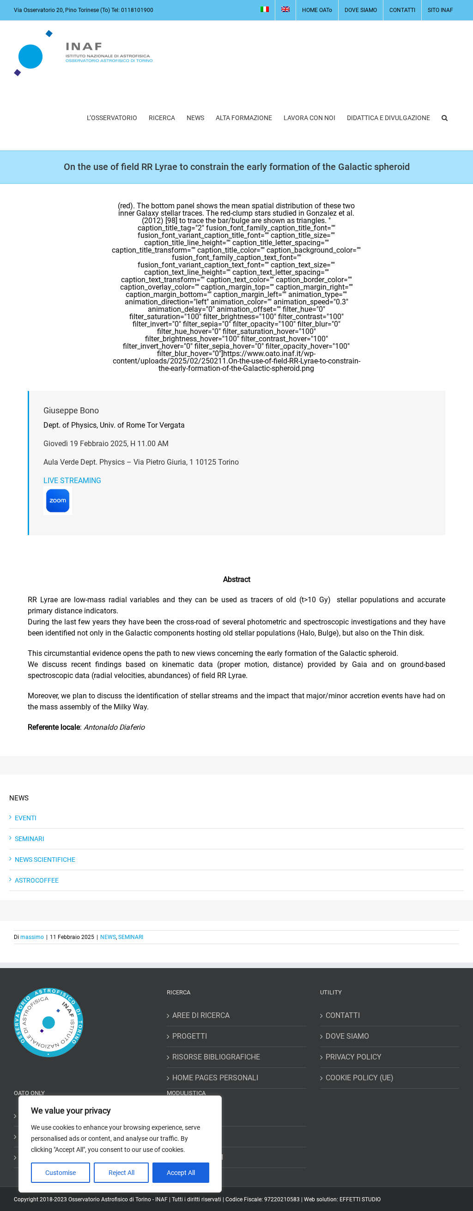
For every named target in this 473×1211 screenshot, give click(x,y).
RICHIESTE (190, 1136)
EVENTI (25, 818)
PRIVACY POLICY (354, 1057)
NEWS (108, 937)
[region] (120, 1144)
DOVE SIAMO (347, 1036)
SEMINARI (29, 838)
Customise (60, 1172)
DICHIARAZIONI (197, 1157)
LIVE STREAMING (72, 480)
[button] (445, 117)
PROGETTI (189, 1036)
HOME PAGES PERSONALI (215, 1077)
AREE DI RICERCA (201, 1015)
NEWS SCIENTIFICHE (45, 859)
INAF (161, 1199)
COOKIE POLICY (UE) (360, 1077)
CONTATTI (343, 1015)
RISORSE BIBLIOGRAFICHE (216, 1057)
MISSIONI (188, 1115)
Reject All (121, 1172)
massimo (32, 937)
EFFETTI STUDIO (360, 1199)
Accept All (181, 1172)
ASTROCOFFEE (37, 880)
